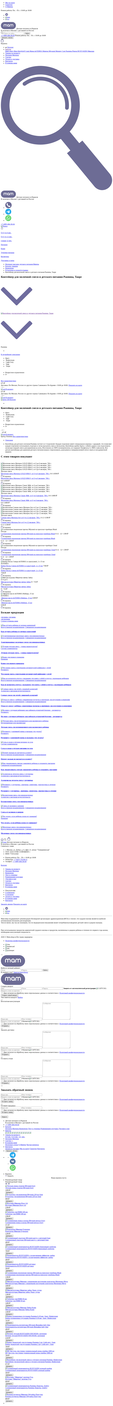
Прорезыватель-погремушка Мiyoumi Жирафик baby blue (26, 1327)
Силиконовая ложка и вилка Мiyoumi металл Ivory (24, 1223)
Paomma (69, 51)
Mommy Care (61, 51)
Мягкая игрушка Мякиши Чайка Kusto (19, 1309)
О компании (10, 892)
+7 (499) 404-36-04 (8, 35)
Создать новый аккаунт (9, 995)
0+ (6, 374)
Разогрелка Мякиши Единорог (16, 1231)
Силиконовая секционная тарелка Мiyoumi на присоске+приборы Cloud (28, 550)
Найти (27, 33)
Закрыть (4, 1117)
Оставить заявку (7, 1101)
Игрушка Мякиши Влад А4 (15, 1205)
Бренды (8, 49)
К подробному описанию (10, 354)
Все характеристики (8, 381)
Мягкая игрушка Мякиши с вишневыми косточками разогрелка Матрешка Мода (35, 1283)
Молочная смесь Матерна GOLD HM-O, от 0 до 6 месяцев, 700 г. (25, 474)
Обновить (25, 1021)
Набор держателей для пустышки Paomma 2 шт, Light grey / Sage (29, 1344)
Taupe (8, 366)
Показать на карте (75, 385)
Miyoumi (52, 51)
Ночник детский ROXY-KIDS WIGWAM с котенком (25, 1336)
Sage (7, 364)
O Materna (9, 7)
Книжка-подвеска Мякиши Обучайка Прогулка (23, 1396)
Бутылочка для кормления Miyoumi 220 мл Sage (23, 1196)
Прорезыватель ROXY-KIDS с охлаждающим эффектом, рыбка (29, 1257)
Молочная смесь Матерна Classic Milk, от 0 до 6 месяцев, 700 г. (24, 496)
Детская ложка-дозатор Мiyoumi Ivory (19, 1188)
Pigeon (75, 51)
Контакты (9, 61)
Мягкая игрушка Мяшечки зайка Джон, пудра (22, 1292)
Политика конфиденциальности (17, 941)
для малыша (5, 619)
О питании (9, 894)
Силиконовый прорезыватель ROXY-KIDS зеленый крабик (27, 1370)
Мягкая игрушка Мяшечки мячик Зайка (16, 582)
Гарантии (8, 5)
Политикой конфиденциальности (72, 993)
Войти (45, 970)
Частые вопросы (32, 1145)
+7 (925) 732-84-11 (20, 859)
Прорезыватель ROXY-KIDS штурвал (19, 1266)
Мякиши (91, 51)
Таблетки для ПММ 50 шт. (15, 1301)
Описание (9, 440)
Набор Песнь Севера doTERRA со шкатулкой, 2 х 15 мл (22, 566)
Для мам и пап (10, 879)
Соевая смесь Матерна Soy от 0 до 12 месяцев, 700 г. (20, 518)
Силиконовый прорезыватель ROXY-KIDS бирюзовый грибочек (29, 1249)
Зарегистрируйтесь (21, 972)
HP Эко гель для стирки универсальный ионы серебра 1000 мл (29, 1353)
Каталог (10, 47)
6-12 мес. (15, 1137)
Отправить (5, 1026)
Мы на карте (10, 3)
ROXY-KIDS (83, 51)
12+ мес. (22, 1137)
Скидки (8, 57)
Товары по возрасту (12, 53)
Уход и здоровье (11, 875)
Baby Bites (14, 51)
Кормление (9, 873)
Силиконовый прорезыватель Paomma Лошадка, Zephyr (26, 1388)
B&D (7, 51)
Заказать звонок (7, 38)
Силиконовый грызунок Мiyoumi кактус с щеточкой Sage (27, 1240)
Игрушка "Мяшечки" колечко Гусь (18, 1379)
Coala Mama (30, 51)
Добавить (9, 1192)
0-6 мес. (8, 1137)
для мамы (4, 617)
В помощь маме (11, 63)
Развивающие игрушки (14, 877)
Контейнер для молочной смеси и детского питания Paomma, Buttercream (32, 1362)
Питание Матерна (12, 55)
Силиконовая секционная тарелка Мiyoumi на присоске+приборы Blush (28, 534)
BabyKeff (21, 51)
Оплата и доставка (12, 59)
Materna (46, 51)
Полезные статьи (11, 1145)
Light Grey (10, 362)
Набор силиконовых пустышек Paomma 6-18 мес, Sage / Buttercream (30, 1318)
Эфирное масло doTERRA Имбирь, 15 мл (16, 598)
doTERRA (39, 51)
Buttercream (10, 360)
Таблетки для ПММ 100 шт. (15, 1214)
